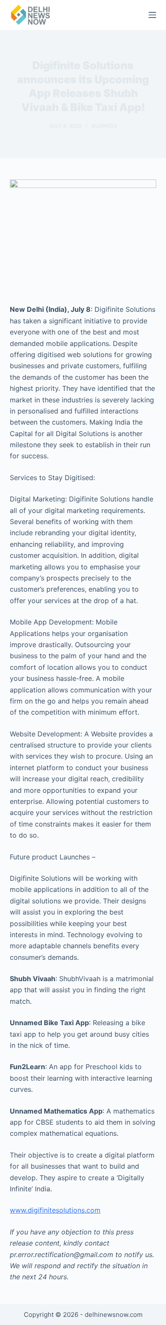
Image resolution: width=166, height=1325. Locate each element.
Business (104, 126)
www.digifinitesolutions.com (55, 1210)
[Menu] (152, 15)
